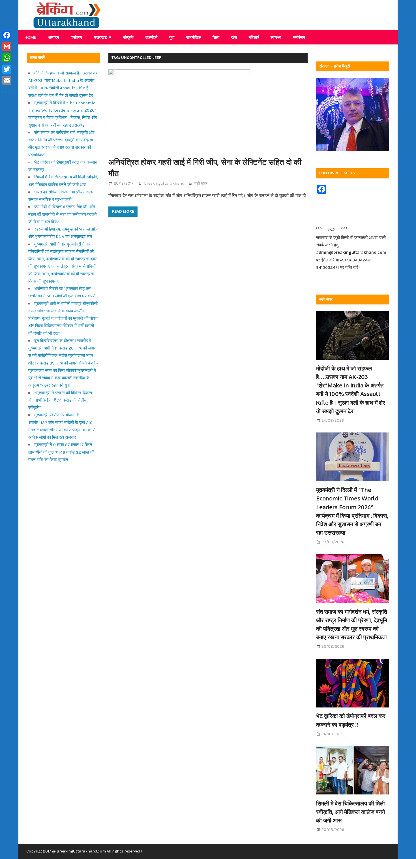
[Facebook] (8, 35)
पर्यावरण (76, 37)
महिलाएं (254, 37)
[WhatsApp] (8, 57)
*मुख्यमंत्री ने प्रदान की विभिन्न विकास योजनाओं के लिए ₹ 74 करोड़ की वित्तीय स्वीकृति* (60, 400)
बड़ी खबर (200, 183)
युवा (171, 37)
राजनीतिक (193, 37)
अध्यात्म (53, 37)
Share (8, 91)
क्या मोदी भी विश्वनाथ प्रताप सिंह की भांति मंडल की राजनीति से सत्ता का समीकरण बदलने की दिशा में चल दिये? (62, 214)
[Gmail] (8, 46)
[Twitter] (8, 69)
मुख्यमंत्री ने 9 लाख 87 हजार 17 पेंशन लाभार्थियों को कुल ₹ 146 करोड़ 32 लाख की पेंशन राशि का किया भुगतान (61, 452)
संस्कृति (128, 37)
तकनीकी (151, 37)
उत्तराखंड (100, 37)
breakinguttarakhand (164, 183)
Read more (123, 211)
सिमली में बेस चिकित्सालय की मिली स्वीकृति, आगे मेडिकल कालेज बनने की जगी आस (350, 812)
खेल (234, 37)
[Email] (8, 80)
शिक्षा (216, 37)
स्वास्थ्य (276, 37)
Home (30, 37)
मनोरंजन (299, 37)
